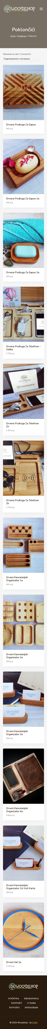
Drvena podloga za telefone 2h (22, 502)
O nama (31, 1003)
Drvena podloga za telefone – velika (23, 348)
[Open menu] (42, 8)
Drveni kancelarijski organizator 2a (17, 656)
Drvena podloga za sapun (21, 124)
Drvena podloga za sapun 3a (22, 272)
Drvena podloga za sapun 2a (22, 198)
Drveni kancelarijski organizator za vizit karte (20, 887)
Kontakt (16, 1003)
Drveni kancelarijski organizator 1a (17, 579)
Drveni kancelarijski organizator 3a (17, 733)
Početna (13, 998)
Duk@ (34, 1022)
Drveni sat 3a (13, 962)
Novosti (14, 1007)
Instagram (31, 1007)
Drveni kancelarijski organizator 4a (17, 810)
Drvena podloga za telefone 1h (22, 425)
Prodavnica (31, 998)
